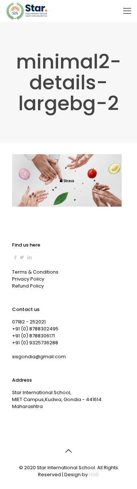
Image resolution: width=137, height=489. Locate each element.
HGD (94, 474)
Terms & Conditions (35, 271)
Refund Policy (28, 285)
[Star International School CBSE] (27, 11)
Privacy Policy (28, 278)
